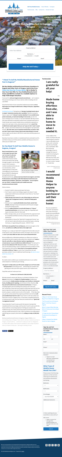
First (44, 339)
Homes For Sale (50, 10)
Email (42, 58)
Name (45, 334)
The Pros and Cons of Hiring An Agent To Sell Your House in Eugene (50, 303)
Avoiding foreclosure (7, 111)
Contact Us (41, 10)
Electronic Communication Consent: (50, 354)
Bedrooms (46, 383)
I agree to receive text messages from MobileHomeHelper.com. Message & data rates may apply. (52, 422)
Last (52, 339)
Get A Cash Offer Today (48, 19)
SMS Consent (46, 417)
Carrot (22, 451)
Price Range (46, 394)
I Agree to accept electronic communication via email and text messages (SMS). (52, 359)
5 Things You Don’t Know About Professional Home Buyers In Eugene (50, 315)
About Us (58, 19)
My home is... (31, 54)
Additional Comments (49, 400)
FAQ (36, 10)
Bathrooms (46, 388)
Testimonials (30, 10)
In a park (37, 56)
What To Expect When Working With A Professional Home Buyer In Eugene (50, 309)
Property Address (31, 48)
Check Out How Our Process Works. (14, 90)
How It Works (44, 7)
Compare (52, 7)
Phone (19, 58)
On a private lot (29, 56)
